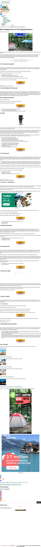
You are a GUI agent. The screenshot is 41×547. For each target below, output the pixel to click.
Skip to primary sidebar (6, 3)
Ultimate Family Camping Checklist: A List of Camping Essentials (11, 386)
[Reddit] (20, 479)
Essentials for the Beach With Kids (6, 366)
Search (3, 25)
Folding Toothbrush (14, 482)
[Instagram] (20, 493)
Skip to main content (5, 2)
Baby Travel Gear (9, 180)
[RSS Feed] (20, 499)
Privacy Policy (24, 61)
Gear (8, 26)
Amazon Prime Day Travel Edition (6, 356)
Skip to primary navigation (6, 1)
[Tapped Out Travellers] (5, 13)
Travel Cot (26, 482)
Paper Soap (22, 482)
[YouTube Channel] (20, 498)
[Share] (20, 480)
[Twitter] (20, 476)
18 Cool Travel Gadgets (9, 85)
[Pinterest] (20, 477)
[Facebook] (20, 475)
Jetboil (19, 482)
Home (6, 26)
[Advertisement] (6, 523)
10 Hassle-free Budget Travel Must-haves (7, 376)
